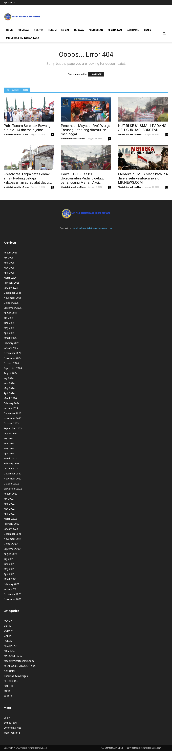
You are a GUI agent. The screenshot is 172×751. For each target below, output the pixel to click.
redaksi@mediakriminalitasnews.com (93, 228)
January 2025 (11, 348)
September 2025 (13, 307)
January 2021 (11, 589)
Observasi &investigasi (16, 676)
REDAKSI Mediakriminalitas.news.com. (144, 747)
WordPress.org (12, 732)
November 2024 (12, 358)
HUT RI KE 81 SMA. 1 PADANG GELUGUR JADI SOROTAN (142, 128)
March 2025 (10, 338)
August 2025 (10, 312)
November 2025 (12, 297)
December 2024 (12, 353)
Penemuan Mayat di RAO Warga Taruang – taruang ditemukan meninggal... (85, 130)
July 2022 (8, 498)
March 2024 (10, 398)
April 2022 (9, 513)
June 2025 (9, 322)
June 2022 (9, 503)
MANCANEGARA (13, 655)
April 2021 (9, 574)
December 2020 (12, 594)
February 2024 (11, 403)
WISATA (8, 696)
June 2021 (9, 564)
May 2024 (9, 388)
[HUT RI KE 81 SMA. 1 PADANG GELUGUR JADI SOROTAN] (143, 109)
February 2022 (11, 523)
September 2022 (13, 488)
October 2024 (11, 363)
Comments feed (12, 727)
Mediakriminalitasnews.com (19, 660)
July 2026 (8, 257)
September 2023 (13, 428)
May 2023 (9, 448)
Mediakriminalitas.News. (16, 134)
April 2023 (9, 453)
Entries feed (10, 722)
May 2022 (9, 508)
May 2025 (9, 327)
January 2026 (11, 287)
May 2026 (9, 267)
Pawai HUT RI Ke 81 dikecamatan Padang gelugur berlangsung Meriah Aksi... (83, 178)
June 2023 (9, 443)
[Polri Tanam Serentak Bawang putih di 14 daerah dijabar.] (29, 109)
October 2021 (11, 543)
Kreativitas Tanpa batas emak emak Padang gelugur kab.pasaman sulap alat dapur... (28, 178)
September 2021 (13, 548)
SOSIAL (65, 29)
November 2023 (12, 418)
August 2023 (10, 433)
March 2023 (10, 458)
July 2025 (8, 317)
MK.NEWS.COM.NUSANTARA (22, 38)
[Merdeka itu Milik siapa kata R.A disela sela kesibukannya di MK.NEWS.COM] (143, 157)
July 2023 (8, 438)
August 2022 (10, 493)
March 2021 (10, 579)
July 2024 (8, 378)
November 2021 (12, 538)
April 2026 (9, 272)
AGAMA (8, 620)
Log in (7, 717)
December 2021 (12, 533)
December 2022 (12, 473)
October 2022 (11, 483)
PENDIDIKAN (96, 29)
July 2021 (8, 558)
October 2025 (11, 302)
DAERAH (8, 635)
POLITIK (38, 29)
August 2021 (10, 553)
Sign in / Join (9, 2)
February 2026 (11, 282)
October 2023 (11, 423)
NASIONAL (132, 29)
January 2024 (11, 408)
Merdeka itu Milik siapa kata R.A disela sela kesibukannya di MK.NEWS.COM (143, 178)
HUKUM (52, 29)
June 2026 (9, 262)
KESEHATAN (115, 29)
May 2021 (9, 569)
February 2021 (11, 584)
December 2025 (12, 292)
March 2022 (10, 518)
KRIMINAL (23, 29)
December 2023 (12, 413)
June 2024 (9, 383)
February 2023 (11, 463)
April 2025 (9, 332)
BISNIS (147, 29)
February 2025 (11, 343)
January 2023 (11, 468)
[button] (164, 34)
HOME (9, 29)
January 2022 (11, 528)
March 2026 (10, 277)
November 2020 (12, 599)
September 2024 (13, 368)
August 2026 (10, 252)
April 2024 (9, 393)
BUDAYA (79, 29)
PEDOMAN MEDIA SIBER (112, 747)
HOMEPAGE (96, 74)
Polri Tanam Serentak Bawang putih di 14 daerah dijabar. (27, 128)
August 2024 (10, 373)
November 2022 (12, 478)
